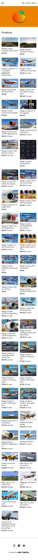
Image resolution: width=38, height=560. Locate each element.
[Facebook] (19, 546)
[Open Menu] (3, 3)
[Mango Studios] (19, 16)
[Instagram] (14, 546)
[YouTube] (24, 546)
